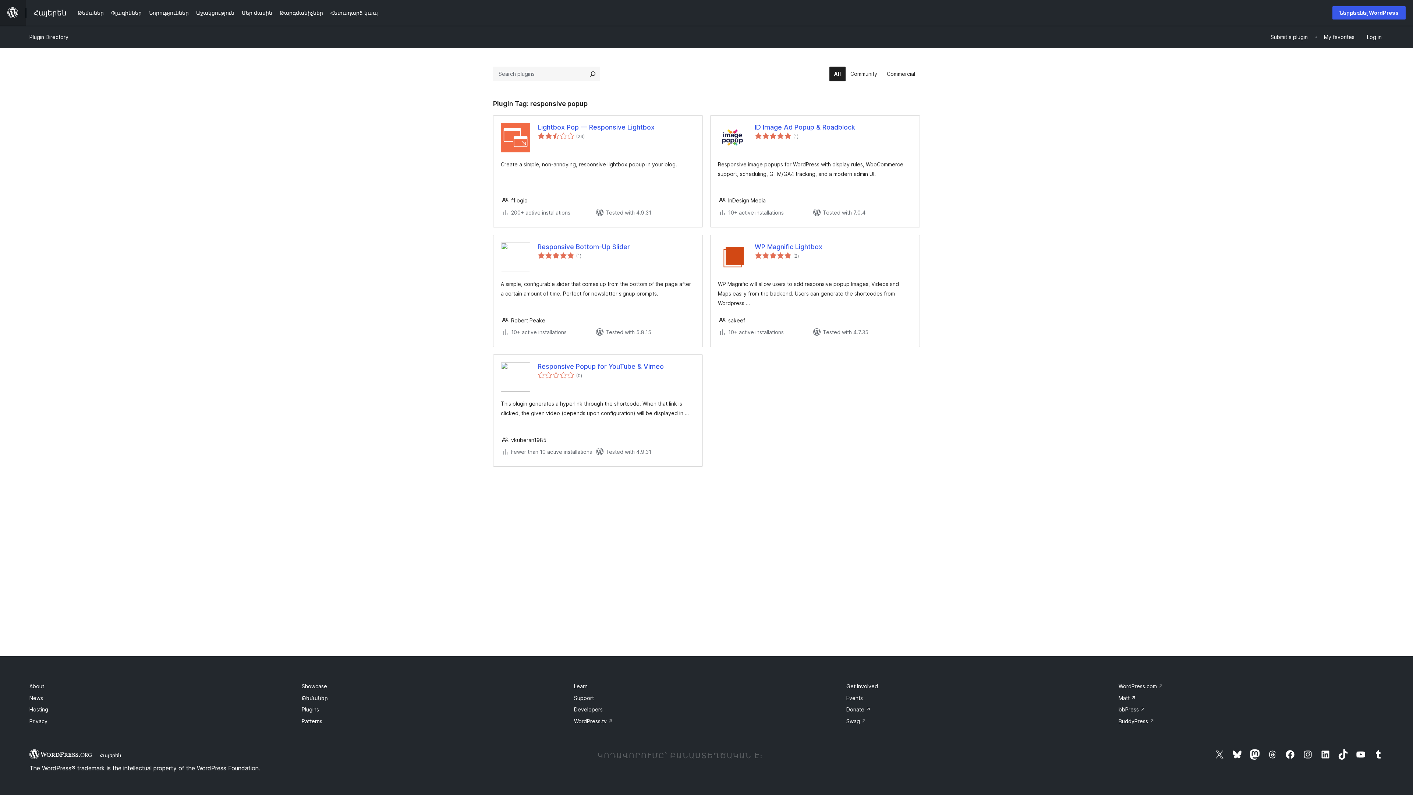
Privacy (38, 721)
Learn (581, 686)
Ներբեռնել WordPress (1369, 13)
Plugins (310, 709)
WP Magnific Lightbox (788, 247)
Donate (858, 709)
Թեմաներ (315, 698)
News (36, 698)
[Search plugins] (592, 74)
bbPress (1132, 709)
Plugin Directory (48, 37)
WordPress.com (1141, 686)
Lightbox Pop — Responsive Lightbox (596, 127)
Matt (1127, 698)
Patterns (312, 721)
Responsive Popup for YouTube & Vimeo (601, 366)
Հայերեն (110, 755)
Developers (588, 709)
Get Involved (862, 686)
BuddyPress (1136, 721)
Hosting (38, 709)
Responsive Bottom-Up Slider (584, 247)
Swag (856, 721)
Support (584, 698)
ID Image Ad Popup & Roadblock (805, 127)
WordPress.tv (593, 721)
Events (854, 698)
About (36, 686)
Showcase (314, 686)
